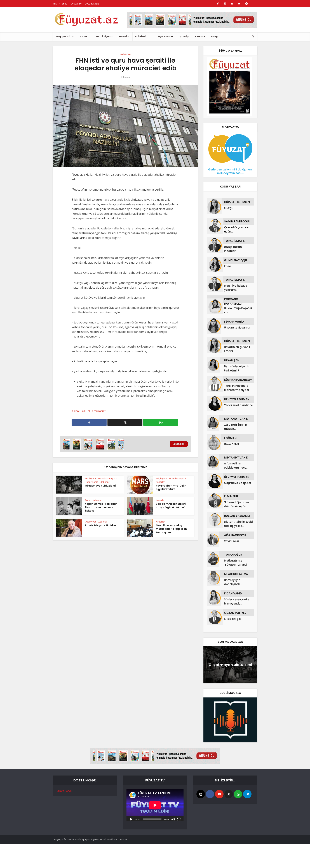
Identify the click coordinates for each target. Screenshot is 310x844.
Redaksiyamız (104, 36)
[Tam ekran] (179, 819)
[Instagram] (200, 794)
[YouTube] (219, 794)
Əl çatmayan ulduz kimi (100, 485)
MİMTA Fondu (60, 3)
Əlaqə (215, 36)
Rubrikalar (142, 36)
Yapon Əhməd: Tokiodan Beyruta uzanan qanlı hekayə (101, 507)
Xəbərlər (183, 36)
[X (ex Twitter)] (228, 794)
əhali (77, 411)
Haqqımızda (63, 36)
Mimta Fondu (64, 791)
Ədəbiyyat (90, 478)
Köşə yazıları (164, 36)
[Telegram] (247, 794)
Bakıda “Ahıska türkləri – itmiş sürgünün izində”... (172, 505)
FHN (87, 411)
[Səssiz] (173, 819)
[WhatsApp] (238, 794)
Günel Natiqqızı (106, 478)
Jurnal (83, 36)
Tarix (87, 500)
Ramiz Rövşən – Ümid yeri (101, 525)
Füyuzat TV (76, 3)
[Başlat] (131, 819)
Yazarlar (124, 36)
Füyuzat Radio (91, 3)
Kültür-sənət (91, 481)
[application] (155, 805)
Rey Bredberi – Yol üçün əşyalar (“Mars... (171, 487)
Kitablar (200, 36)
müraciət (99, 411)
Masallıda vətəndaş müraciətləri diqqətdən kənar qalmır (171, 529)
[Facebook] (210, 794)
